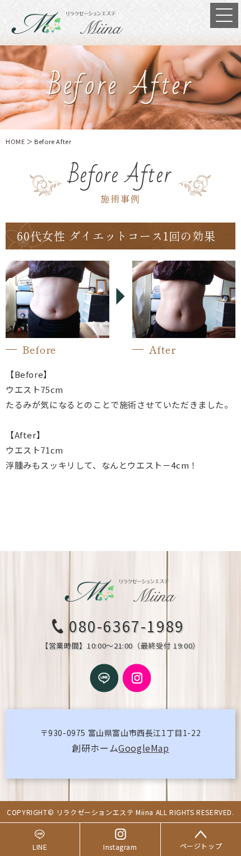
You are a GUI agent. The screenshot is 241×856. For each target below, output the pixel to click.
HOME (15, 141)
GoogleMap (143, 748)
